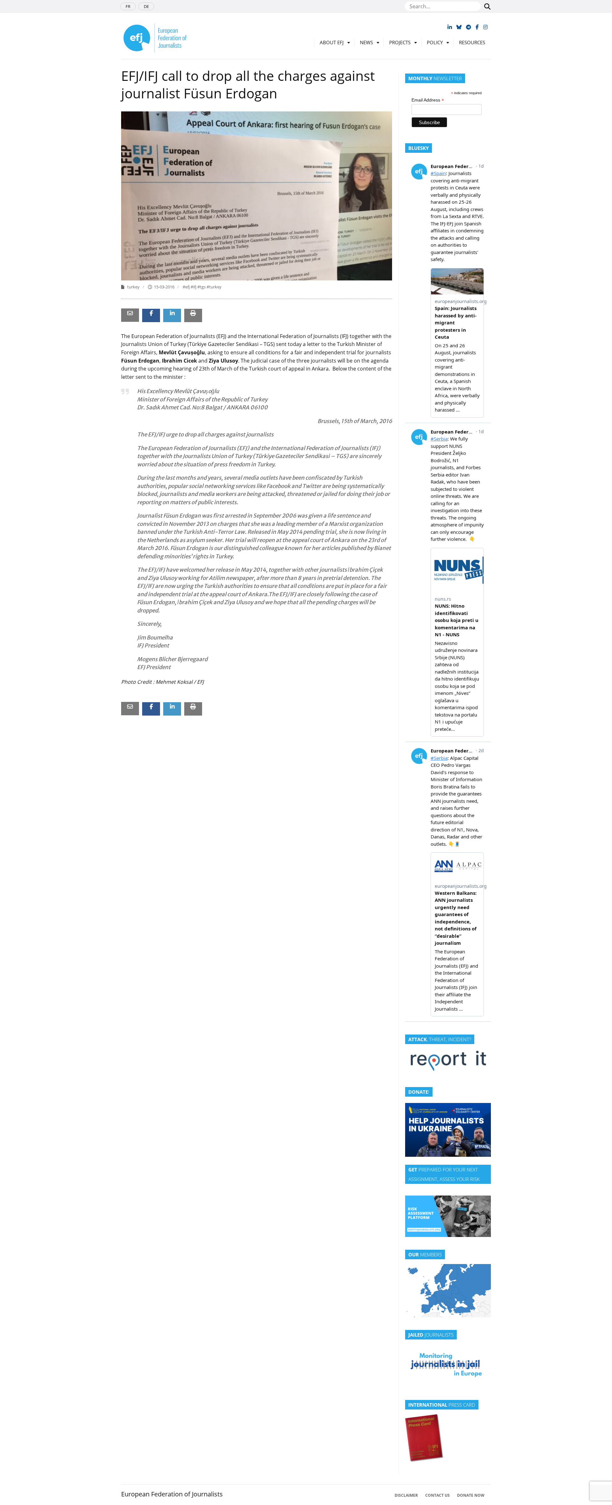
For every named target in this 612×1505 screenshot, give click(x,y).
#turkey (214, 287)
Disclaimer (406, 1495)
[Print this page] (193, 313)
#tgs (202, 287)
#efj (187, 287)
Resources (472, 42)
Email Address (428, 100)
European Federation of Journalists (172, 1494)
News (366, 42)
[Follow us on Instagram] (485, 27)
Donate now (470, 1495)
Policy (435, 42)
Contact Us (437, 1495)
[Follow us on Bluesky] (459, 27)
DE (146, 6)
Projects (400, 42)
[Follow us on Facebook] (477, 27)
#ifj (194, 287)
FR (128, 6)
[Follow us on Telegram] (468, 27)
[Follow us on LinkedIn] (450, 27)
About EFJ (332, 42)
